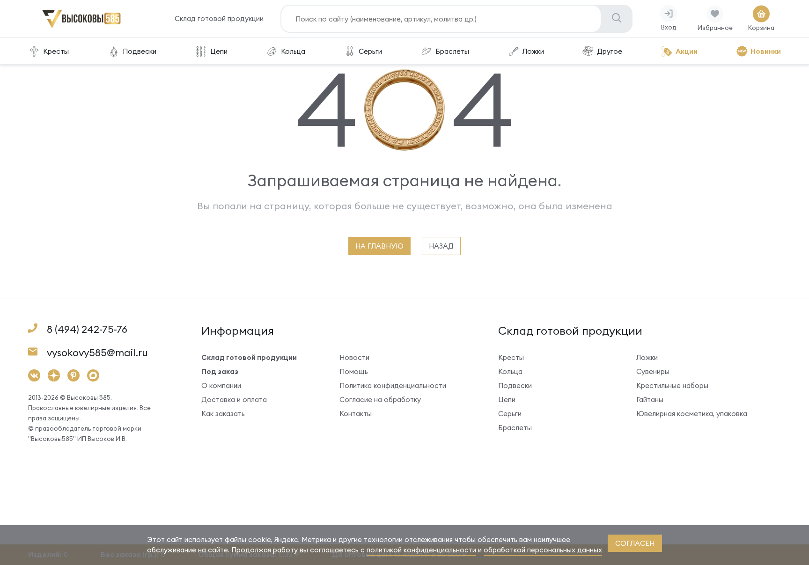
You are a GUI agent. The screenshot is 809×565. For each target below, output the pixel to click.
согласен (635, 543)
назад (441, 246)
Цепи (219, 51)
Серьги (370, 51)
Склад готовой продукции (219, 18)
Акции (687, 51)
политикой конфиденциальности (421, 549)
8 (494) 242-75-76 (87, 329)
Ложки (533, 51)
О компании (221, 385)
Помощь (353, 371)
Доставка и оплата (234, 399)
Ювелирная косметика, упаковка (691, 413)
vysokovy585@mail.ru (97, 352)
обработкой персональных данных (543, 549)
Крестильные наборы (672, 385)
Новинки (765, 51)
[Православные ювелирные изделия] (81, 26)
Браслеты (452, 51)
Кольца (293, 51)
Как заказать (223, 413)
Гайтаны (649, 399)
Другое (609, 51)
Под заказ (219, 371)
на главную (379, 246)
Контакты (355, 413)
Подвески (139, 51)
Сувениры (652, 371)
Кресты (56, 51)
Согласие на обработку (380, 399)
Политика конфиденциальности (392, 385)
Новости (354, 357)
